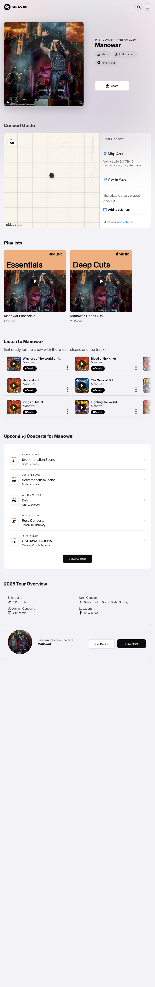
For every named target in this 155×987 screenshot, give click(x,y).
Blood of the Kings (104, 358)
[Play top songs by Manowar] (8, 102)
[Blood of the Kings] (82, 364)
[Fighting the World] (82, 407)
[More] (67, 368)
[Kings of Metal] (14, 407)
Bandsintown (124, 222)
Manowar (29, 362)
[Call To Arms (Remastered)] (150, 364)
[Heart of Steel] (150, 407)
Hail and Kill (31, 380)
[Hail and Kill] (14, 385)
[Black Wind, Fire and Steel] (150, 385)
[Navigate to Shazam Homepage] (15, 7)
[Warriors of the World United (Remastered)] (14, 364)
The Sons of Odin (103, 380)
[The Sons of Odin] (82, 385)
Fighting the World (104, 402)
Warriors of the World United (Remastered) (53, 358)
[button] (147, 7)
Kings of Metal (33, 402)
